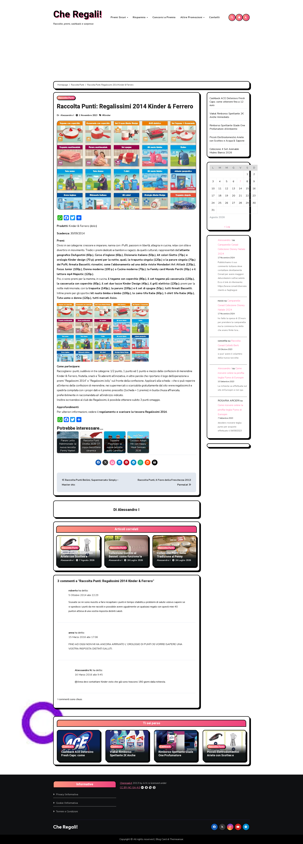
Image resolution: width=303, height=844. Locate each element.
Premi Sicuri (119, 17)
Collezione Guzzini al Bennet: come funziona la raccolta (125, 556)
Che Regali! (77, 14)
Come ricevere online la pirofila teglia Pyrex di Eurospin (231, 373)
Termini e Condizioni (67, 811)
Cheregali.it (126, 783)
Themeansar (176, 839)
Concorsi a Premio (164, 17)
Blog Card (161, 839)
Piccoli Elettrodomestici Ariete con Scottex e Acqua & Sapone (77, 556)
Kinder (107, 115)
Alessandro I (67, 115)
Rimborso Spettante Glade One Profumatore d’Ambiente (227, 127)
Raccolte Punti (66, 97)
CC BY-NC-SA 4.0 (130, 787)
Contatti (214, 17)
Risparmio (139, 17)
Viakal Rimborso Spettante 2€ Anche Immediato (227, 115)
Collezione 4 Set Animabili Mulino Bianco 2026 (224, 150)
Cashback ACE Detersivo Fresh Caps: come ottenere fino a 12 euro (227, 102)
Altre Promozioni (191, 17)
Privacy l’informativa (67, 794)
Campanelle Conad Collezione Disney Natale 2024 (231, 249)
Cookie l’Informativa (67, 803)
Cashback (68, 746)
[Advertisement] (151, 54)
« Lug (227, 226)
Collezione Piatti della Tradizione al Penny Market (171, 556)
